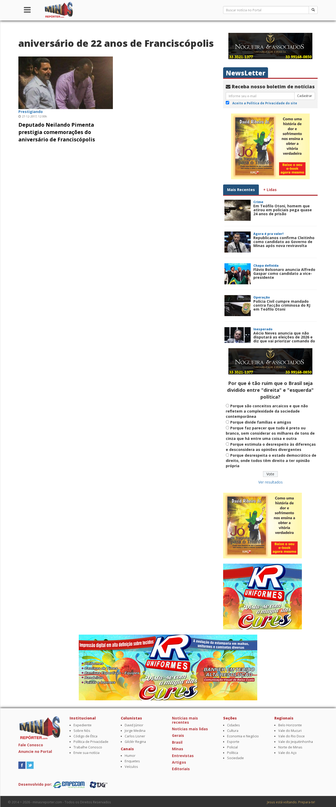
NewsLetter (245, 73)
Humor (130, 755)
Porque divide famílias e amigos (260, 422)
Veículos (131, 766)
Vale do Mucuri (290, 730)
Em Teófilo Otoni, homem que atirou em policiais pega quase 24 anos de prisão (282, 210)
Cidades (233, 725)
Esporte (233, 741)
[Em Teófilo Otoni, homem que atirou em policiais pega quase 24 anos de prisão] (237, 210)
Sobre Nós (82, 730)
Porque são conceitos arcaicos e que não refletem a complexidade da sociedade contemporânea (267, 411)
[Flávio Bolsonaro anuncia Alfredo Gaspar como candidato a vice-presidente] (237, 273)
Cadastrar (304, 96)
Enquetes (132, 761)
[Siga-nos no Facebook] (21, 764)
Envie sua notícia (86, 753)
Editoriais (181, 768)
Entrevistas (183, 755)
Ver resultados (270, 482)
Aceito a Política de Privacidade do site (264, 103)
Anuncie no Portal (35, 751)
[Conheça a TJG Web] (99, 784)
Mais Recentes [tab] (241, 189)
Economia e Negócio (243, 736)
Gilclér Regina (135, 741)
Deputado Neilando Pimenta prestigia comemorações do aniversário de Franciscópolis (56, 132)
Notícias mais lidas (190, 728)
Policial (232, 747)
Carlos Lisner (135, 736)
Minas (177, 748)
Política (232, 753)
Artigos (179, 762)
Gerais (178, 735)
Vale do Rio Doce (291, 736)
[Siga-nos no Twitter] (30, 764)
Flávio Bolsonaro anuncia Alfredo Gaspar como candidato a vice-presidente (284, 273)
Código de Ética (85, 736)
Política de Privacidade (91, 741)
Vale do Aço (287, 753)
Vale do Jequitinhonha (295, 741)
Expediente (83, 725)
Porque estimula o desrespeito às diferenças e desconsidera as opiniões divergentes (271, 447)
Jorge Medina (135, 730)
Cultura (232, 730)
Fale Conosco (30, 744)
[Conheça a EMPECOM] (69, 784)
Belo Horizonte (290, 725)
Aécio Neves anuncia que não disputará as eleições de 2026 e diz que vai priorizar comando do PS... (284, 339)
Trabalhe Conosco (88, 747)
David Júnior (134, 725)
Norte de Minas (290, 747)
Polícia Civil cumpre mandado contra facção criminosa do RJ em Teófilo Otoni (281, 305)
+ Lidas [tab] (270, 189)
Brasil (177, 742)
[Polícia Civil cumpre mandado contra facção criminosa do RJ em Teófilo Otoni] (237, 305)
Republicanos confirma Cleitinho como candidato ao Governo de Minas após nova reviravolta (283, 241)
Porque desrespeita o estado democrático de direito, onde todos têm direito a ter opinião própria (271, 460)
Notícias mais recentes (185, 720)
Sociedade (235, 758)
